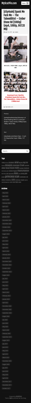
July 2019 (5, 344)
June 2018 (5, 371)
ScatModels (23, 177)
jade (7, 171)
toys (16, 182)
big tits (25, 162)
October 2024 (6, 227)
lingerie (15, 171)
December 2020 (7, 306)
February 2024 (6, 254)
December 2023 (7, 261)
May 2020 (5, 326)
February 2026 (6, 203)
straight (22, 180)
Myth (10, 398)
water (19, 182)
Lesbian (11, 171)
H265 (17, 168)
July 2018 (5, 368)
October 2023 (6, 268)
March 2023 (6, 292)
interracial (4, 171)
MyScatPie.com (9, 3)
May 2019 (5, 350)
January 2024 (6, 258)
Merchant (4, 173)
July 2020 (5, 320)
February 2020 (6, 333)
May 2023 (5, 285)
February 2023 (6, 296)
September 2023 (7, 272)
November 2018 (7, 361)
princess (9, 176)
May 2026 (5, 193)
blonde (3, 165)
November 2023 (7, 265)
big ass (21, 162)
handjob (21, 168)
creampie (15, 165)
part (19, 173)
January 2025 (6, 217)
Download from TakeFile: (15, 95)
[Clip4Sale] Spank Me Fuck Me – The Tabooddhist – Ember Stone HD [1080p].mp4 (15, 99)
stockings (17, 180)
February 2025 (6, 213)
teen (11, 182)
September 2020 (7, 313)
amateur (11, 162)
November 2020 (7, 309)
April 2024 (5, 247)
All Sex (6, 162)
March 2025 (6, 210)
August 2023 (6, 275)
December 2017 (7, 381)
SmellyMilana (8, 180)
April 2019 (5, 354)
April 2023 (5, 289)
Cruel (22, 165)
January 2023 (6, 299)
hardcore (26, 168)
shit (27, 177)
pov (26, 173)
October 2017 (6, 388)
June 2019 (5, 347)
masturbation (23, 170)
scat (17, 176)
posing (22, 173)
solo (13, 179)
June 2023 (5, 282)
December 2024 (7, 220)
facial (8, 168)
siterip (3, 180)
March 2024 (6, 251)
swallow (26, 180)
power (3, 177)
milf (7, 173)
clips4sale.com (9, 107)
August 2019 (6, 340)
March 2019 (6, 357)
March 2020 (6, 330)
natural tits (11, 173)
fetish (12, 168)
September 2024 (7, 230)
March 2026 (6, 199)
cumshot (27, 165)
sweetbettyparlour (6, 182)
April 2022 (5, 302)
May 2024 (5, 244)
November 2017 (7, 385)
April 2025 (5, 206)
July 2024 (5, 237)
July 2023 (5, 278)
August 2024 (6, 234)
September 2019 (7, 337)
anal (17, 162)
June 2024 (5, 241)
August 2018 (6, 364)
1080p (3, 162)
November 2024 (7, 223)
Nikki (16, 173)
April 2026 (5, 196)
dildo (3, 168)
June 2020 (5, 323)
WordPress (19, 396)
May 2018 (5, 374)
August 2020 (6, 316)
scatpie (16, 32)
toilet (14, 182)
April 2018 (5, 378)
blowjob (8, 165)
